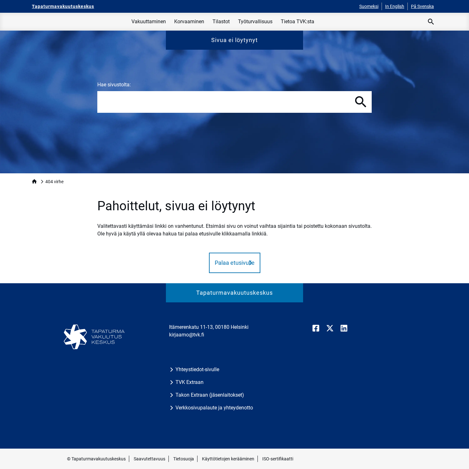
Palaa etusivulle (235, 262)
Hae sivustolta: (114, 85)
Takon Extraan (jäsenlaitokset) (209, 395)
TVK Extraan (189, 382)
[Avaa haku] (431, 22)
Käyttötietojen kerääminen (228, 458)
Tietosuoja (183, 458)
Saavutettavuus (149, 458)
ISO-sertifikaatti (277, 458)
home (34, 181)
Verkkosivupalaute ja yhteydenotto (214, 408)
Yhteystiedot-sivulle (197, 369)
